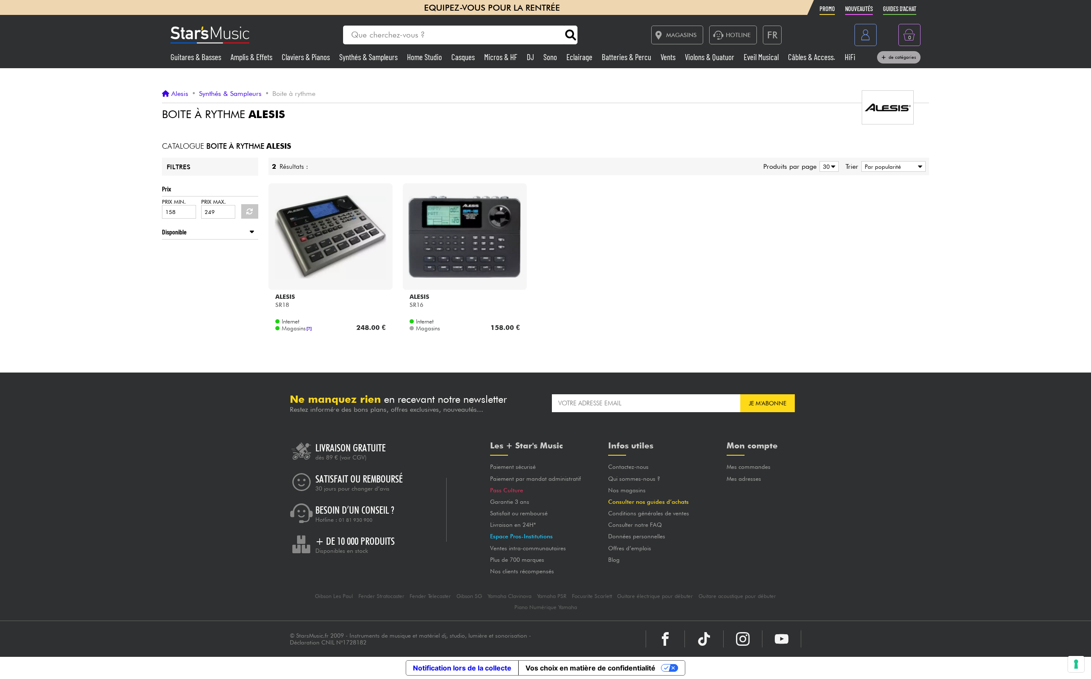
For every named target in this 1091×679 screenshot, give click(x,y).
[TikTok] (704, 639)
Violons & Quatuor (710, 57)
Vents (669, 57)
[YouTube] (781, 639)
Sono (551, 57)
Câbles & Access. (812, 57)
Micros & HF (501, 57)
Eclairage (580, 57)
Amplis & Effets (252, 57)
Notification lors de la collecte (462, 668)
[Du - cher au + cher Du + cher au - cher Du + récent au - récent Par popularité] (892, 166)
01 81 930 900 (355, 520)
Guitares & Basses (196, 57)
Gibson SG (469, 596)
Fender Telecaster (430, 596)
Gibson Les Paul (334, 596)
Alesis (179, 93)
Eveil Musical (762, 57)
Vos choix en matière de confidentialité (590, 668)
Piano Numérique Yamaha (545, 607)
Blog (614, 559)
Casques (463, 57)
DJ (531, 57)
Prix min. (174, 202)
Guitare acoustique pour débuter (737, 596)
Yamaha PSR (551, 596)
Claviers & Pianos (307, 57)
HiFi (850, 57)
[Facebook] (665, 639)
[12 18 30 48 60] (828, 166)
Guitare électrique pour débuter (655, 596)
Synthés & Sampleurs (369, 57)
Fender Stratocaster (381, 596)
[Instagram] (743, 639)
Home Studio (425, 57)
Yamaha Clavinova (509, 596)
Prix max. (213, 202)
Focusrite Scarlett (592, 596)
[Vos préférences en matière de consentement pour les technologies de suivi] (1076, 664)
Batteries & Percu (627, 57)
